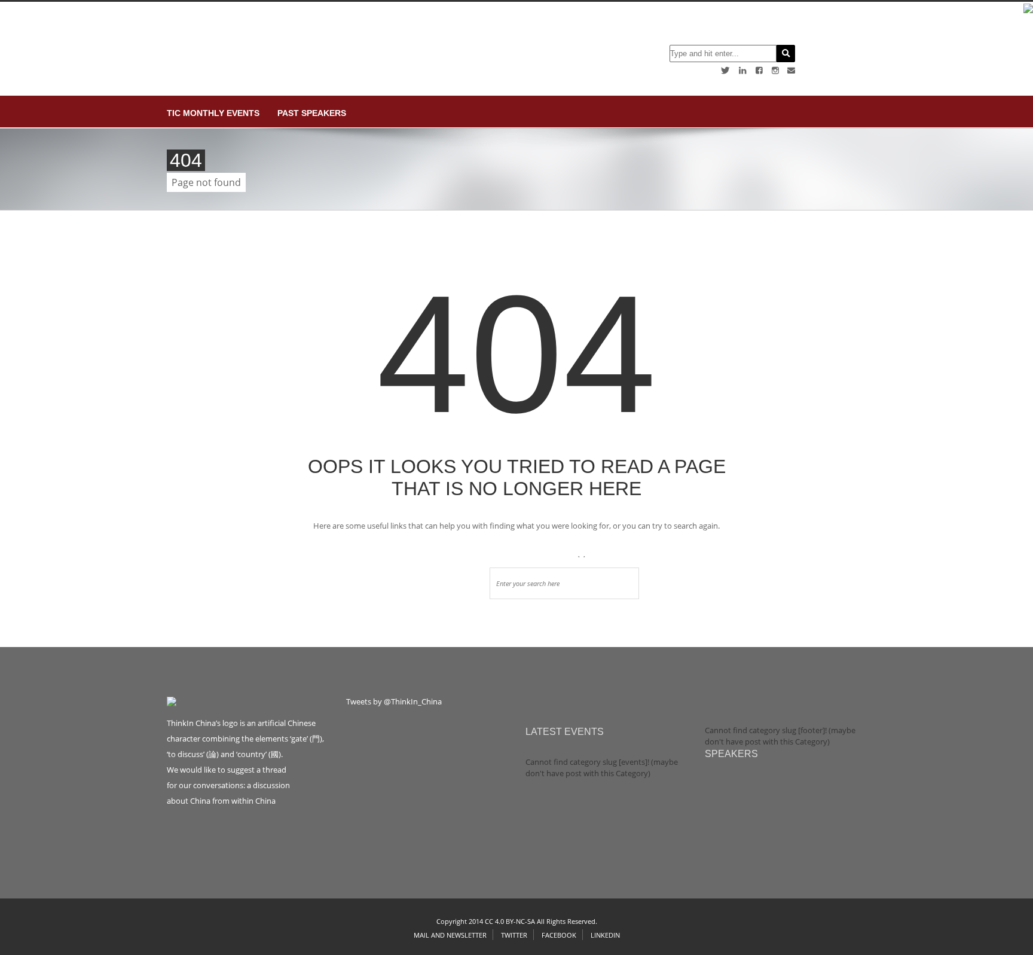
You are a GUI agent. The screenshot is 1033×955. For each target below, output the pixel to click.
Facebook (559, 934)
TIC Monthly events (213, 113)
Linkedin (605, 934)
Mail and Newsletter (450, 934)
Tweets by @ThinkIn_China (394, 701)
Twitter (514, 934)
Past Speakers (311, 113)
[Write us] (791, 70)
